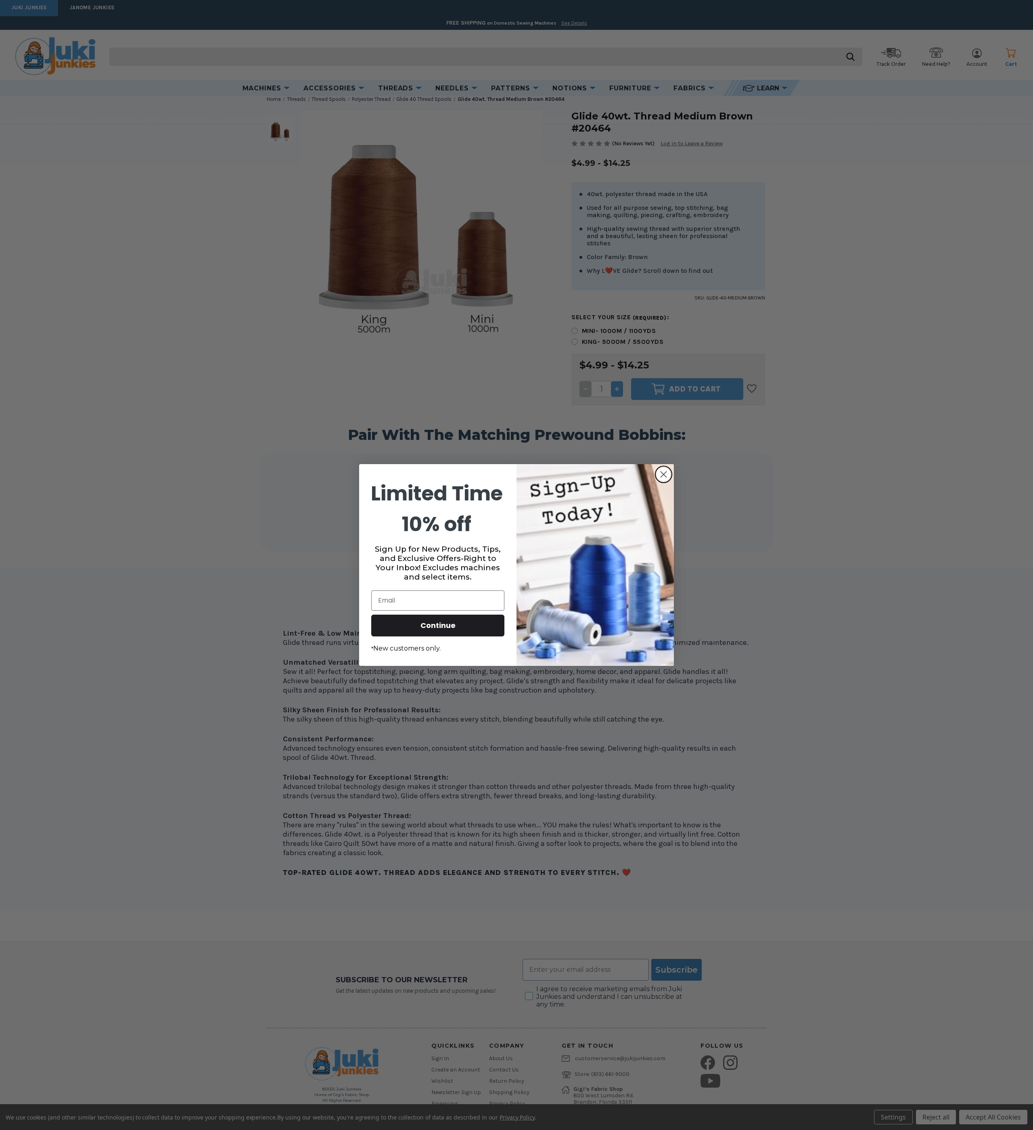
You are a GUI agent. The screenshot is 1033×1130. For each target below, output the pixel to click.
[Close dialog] (664, 474)
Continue (438, 625)
